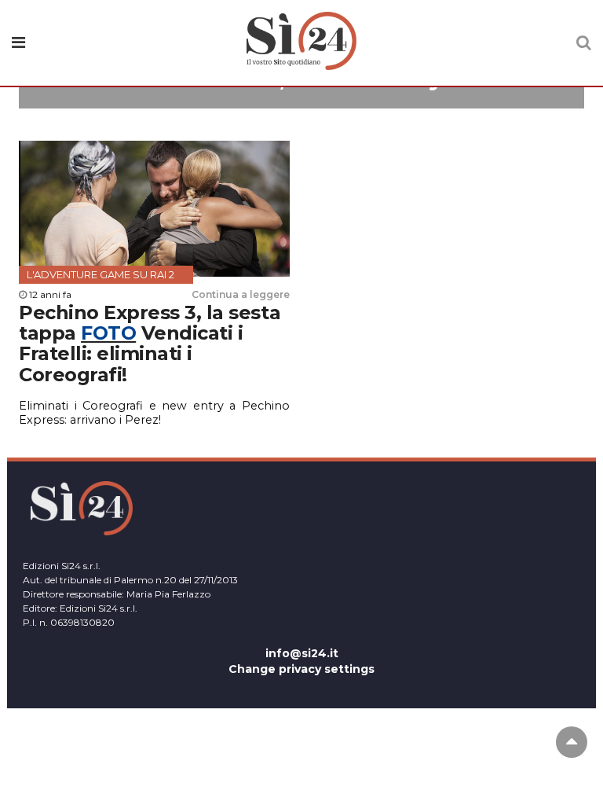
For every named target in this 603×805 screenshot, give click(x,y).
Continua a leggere (241, 294)
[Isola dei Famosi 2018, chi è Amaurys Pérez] (301, 100)
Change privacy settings (301, 669)
